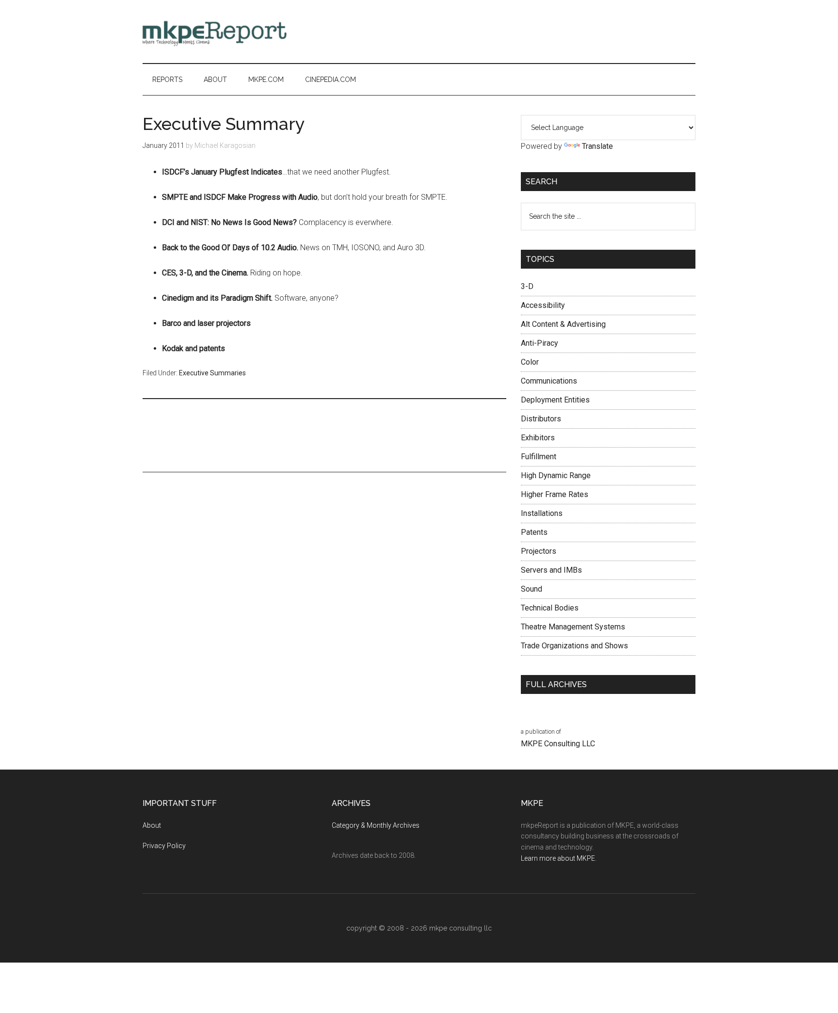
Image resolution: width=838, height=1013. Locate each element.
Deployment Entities (555, 399)
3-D (527, 286)
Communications (549, 381)
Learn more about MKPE (558, 858)
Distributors (541, 418)
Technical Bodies (550, 607)
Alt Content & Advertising (563, 324)
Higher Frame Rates (554, 494)
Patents (534, 532)
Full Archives (556, 684)
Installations (542, 513)
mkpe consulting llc (460, 928)
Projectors (538, 551)
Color (530, 362)
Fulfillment (538, 456)
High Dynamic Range (556, 475)
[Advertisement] (518, 31)
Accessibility (543, 305)
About (152, 825)
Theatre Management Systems (573, 626)
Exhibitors (538, 437)
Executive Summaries (212, 373)
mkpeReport (235, 31)
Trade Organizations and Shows (574, 645)
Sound (531, 589)
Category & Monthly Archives (375, 825)
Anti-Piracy (539, 343)
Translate (597, 146)
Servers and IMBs (551, 570)
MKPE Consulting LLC (558, 743)
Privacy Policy (164, 846)
